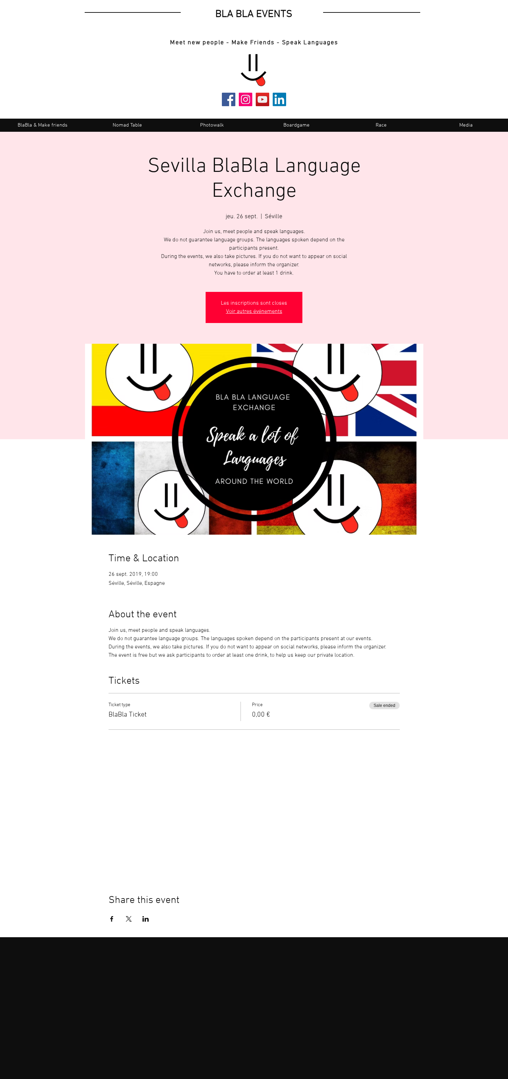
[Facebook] (228, 99)
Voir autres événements (254, 311)
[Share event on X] (128, 919)
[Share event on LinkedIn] (145, 919)
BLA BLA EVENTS (253, 14)
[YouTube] (262, 99)
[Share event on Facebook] (112, 919)
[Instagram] (245, 99)
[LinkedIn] (279, 99)
